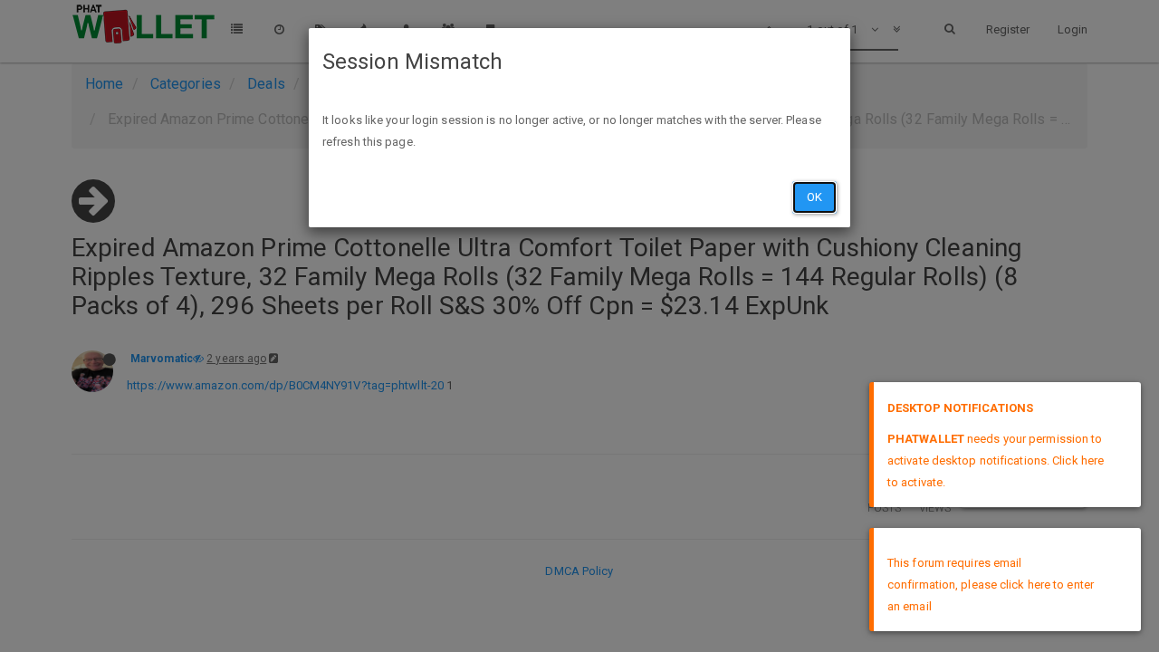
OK (814, 197)
